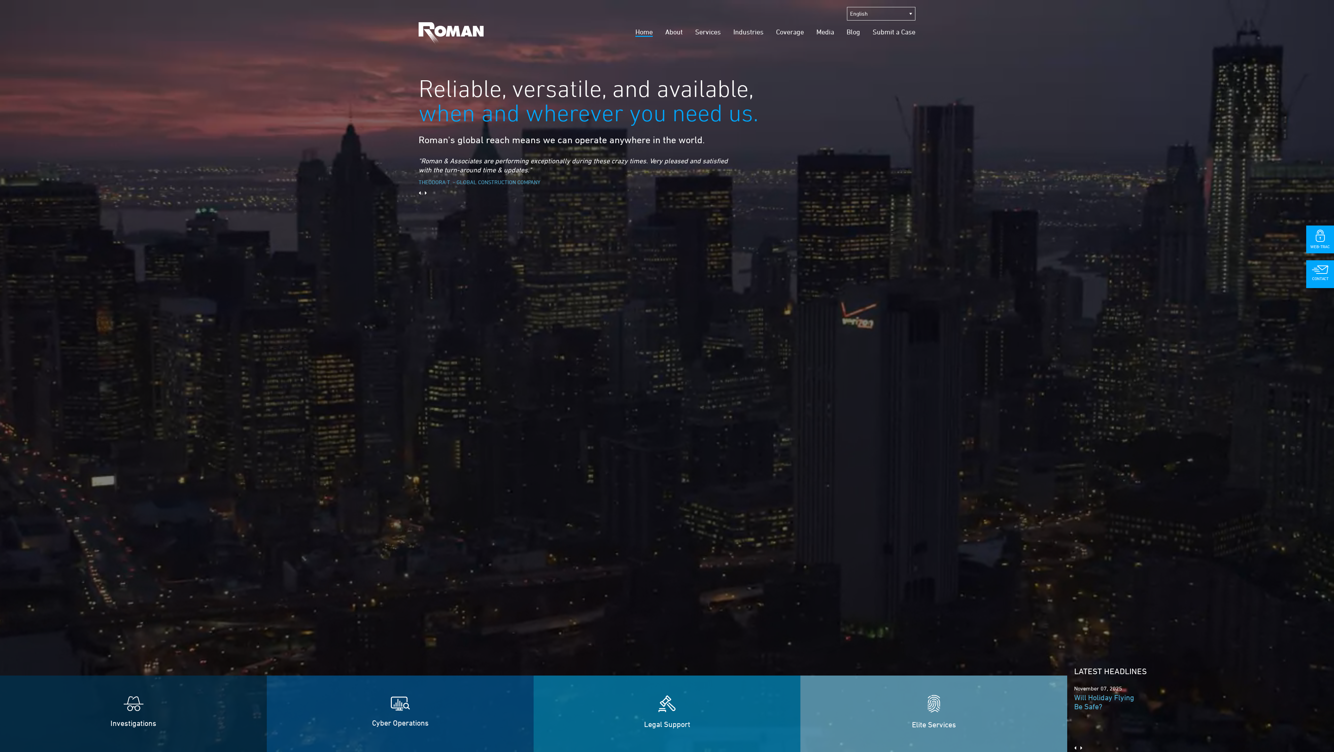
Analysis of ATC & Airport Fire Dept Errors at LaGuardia (1106, 706)
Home (644, 32)
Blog (853, 32)
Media (825, 32)
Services (708, 32)
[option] (575, 168)
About (674, 32)
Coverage (790, 32)
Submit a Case (894, 32)
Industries (748, 32)
